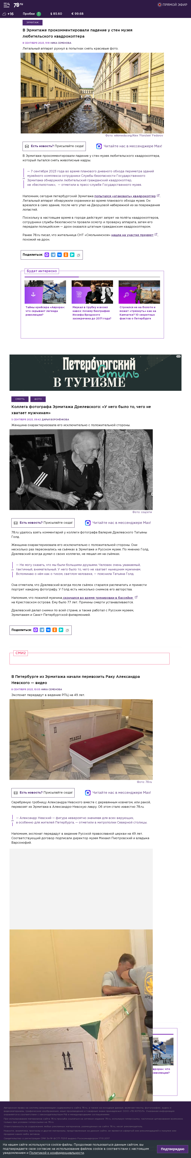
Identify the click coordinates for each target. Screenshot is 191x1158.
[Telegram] (53, 254)
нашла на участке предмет (132, 235)
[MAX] (47, 254)
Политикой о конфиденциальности (56, 1153)
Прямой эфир (175, 5)
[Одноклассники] (66, 254)
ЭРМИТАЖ (32, 22)
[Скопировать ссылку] (78, 255)
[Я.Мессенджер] (72, 254)
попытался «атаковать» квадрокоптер (125, 196)
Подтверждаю (172, 1149)
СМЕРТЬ (20, 399)
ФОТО (38, 399)
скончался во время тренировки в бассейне (98, 598)
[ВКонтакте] (59, 254)
